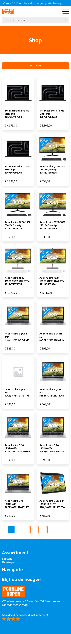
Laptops (7, 558)
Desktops (8, 562)
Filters (37, 65)
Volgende (55, 529)
